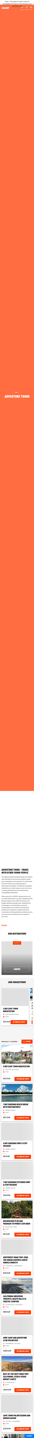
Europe (4, 925)
